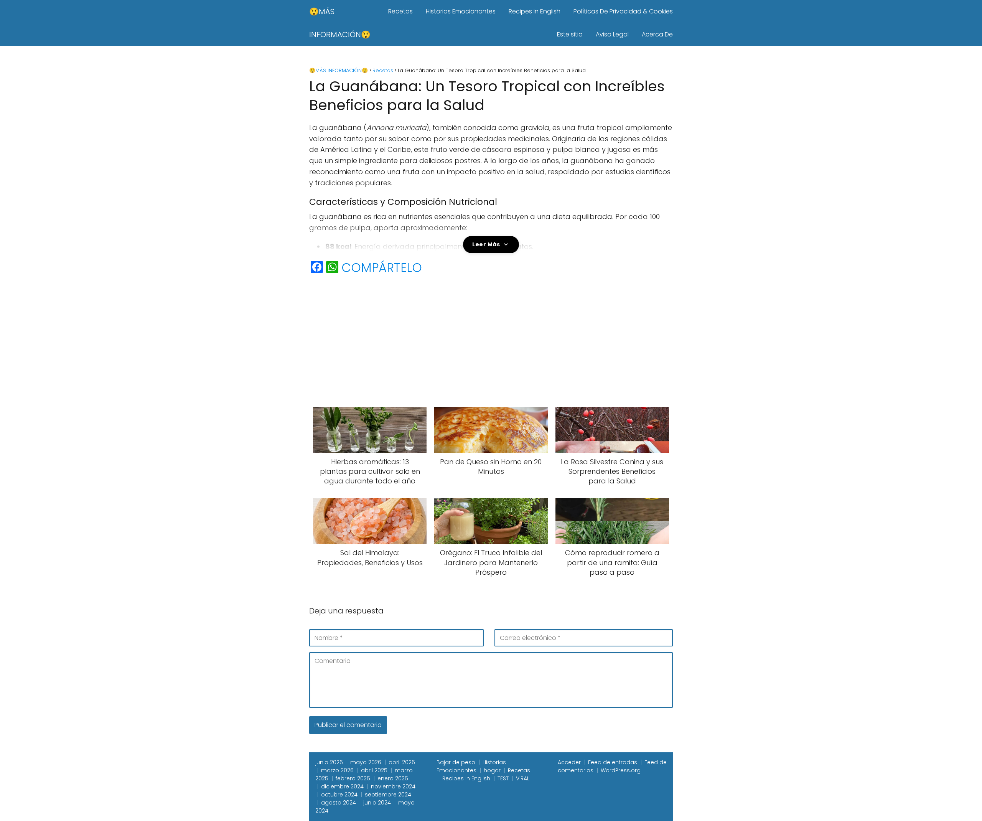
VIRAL (522, 778)
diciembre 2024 (342, 786)
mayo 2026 (365, 762)
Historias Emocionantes (461, 11)
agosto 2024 (338, 802)
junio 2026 (329, 762)
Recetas (400, 11)
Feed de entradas (612, 762)
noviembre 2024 (393, 786)
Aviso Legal (612, 34)
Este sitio (570, 34)
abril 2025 (374, 770)
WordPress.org (621, 770)
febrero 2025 (353, 778)
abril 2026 (402, 762)
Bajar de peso (456, 762)
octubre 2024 (339, 794)
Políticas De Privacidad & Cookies (623, 11)
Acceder (569, 762)
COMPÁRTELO (381, 268)
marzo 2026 (337, 770)
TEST (503, 778)
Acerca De (657, 34)
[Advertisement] (491, 338)
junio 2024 (377, 802)
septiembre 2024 (388, 794)
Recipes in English (534, 11)
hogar (492, 770)
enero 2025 (392, 778)
